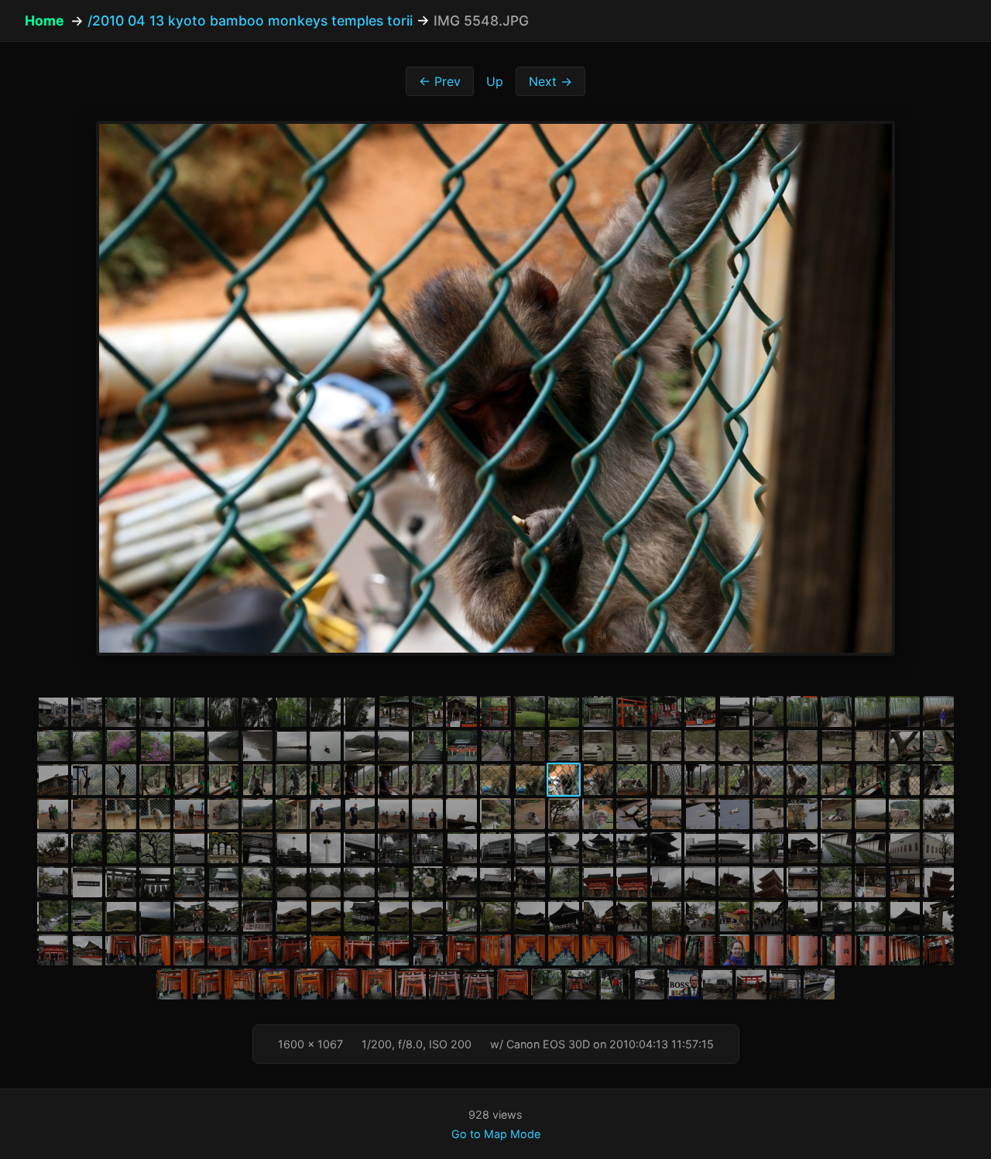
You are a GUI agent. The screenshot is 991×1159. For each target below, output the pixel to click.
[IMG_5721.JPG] (733, 949)
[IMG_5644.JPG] (495, 881)
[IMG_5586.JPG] (427, 813)
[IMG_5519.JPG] (495, 745)
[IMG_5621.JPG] (699, 847)
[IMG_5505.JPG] (52, 745)
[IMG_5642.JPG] (461, 881)
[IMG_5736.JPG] (410, 984)
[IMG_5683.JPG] (529, 915)
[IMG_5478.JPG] (86, 711)
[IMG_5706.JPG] (325, 949)
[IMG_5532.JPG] (938, 745)
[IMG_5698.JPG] (86, 949)
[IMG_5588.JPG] (495, 813)
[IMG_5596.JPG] (768, 813)
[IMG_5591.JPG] (597, 813)
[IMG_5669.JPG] (188, 915)
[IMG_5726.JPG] (904, 949)
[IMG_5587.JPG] (461, 813)
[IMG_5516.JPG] (393, 745)
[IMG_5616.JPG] (529, 847)
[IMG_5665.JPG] (52, 915)
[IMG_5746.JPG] (682, 984)
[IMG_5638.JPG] (325, 881)
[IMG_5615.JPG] (495, 847)
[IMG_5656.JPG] (699, 881)
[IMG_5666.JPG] (86, 915)
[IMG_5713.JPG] (529, 949)
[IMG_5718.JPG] (665, 949)
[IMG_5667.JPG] (120, 915)
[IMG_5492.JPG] (563, 711)
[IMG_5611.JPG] (359, 847)
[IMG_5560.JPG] (52, 813)
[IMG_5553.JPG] (733, 779)
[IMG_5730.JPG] (205, 984)
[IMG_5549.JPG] (597, 779)
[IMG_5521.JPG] (563, 745)
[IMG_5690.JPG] (733, 915)
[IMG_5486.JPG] (359, 711)
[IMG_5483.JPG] (257, 711)
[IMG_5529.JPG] (836, 745)
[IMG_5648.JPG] (597, 881)
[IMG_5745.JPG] (648, 984)
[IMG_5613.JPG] (427, 847)
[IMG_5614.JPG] (461, 847)
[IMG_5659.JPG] (768, 881)
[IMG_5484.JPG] (291, 711)
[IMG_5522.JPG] (597, 745)
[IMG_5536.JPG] (154, 779)
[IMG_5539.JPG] (257, 779)
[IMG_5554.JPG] (768, 779)
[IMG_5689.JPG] (699, 915)
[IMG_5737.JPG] (444, 984)
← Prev (440, 81)
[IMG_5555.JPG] (802, 779)
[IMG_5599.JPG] (870, 813)
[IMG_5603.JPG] (86, 847)
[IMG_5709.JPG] (393, 949)
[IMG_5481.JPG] (188, 711)
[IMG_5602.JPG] (52, 847)
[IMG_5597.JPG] (802, 813)
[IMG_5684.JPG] (563, 915)
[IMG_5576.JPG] (86, 813)
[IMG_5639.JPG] (359, 881)
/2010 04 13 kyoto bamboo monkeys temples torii (250, 20)
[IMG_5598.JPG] (836, 813)
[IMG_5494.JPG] (631, 711)
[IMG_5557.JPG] (870, 779)
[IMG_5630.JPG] (52, 881)
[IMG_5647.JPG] (563, 881)
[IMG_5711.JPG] (461, 949)
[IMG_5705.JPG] (291, 949)
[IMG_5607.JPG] (222, 847)
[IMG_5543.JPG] (393, 779)
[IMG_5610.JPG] (325, 847)
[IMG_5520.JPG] (529, 745)
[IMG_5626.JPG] (836, 847)
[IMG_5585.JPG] (393, 813)
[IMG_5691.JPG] (768, 915)
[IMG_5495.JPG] (665, 711)
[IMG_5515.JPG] (359, 745)
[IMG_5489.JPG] (461, 711)
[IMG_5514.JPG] (325, 745)
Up (494, 81)
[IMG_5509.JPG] (154, 745)
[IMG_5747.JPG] (716, 984)
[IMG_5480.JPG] (154, 711)
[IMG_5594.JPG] (699, 813)
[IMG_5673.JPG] (291, 915)
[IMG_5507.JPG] (120, 745)
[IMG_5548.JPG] (564, 780)
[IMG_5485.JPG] (325, 711)
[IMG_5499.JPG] (802, 711)
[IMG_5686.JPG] (597, 915)
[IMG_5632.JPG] (120, 881)
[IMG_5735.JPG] (376, 984)
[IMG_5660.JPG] (802, 881)
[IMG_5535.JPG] (120, 779)
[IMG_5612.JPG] (393, 847)
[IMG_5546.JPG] (495, 779)
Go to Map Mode (495, 1133)
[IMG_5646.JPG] (529, 881)
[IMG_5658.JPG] (733, 881)
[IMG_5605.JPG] (154, 847)
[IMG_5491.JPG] (529, 711)
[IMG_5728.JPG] (938, 949)
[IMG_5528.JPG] (802, 745)
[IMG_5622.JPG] (733, 847)
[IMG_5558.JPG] (904, 779)
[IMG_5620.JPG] (665, 847)
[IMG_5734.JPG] (342, 984)
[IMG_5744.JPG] (614, 984)
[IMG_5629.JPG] (938, 847)
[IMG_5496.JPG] (699, 711)
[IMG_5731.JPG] (240, 984)
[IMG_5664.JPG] (938, 881)
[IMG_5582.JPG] (291, 813)
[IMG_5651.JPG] (631, 881)
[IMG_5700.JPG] (154, 949)
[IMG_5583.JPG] (325, 813)
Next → (550, 81)
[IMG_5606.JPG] (188, 847)
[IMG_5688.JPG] (665, 915)
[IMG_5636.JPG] (257, 881)
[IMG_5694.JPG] (870, 915)
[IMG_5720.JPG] (699, 949)
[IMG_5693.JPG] (836, 915)
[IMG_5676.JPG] (393, 915)
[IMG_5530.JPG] (870, 745)
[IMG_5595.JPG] (733, 813)
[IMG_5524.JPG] (665, 745)
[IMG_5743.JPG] (580, 984)
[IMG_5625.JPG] (802, 847)
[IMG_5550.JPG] (631, 779)
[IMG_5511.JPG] (222, 745)
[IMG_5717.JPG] (631, 949)
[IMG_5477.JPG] (52, 711)
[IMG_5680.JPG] (461, 915)
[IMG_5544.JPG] (427, 779)
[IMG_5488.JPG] (427, 711)
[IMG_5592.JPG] (631, 813)
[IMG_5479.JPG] (120, 711)
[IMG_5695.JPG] (904, 915)
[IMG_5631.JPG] (86, 881)
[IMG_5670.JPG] (222, 915)
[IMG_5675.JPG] (359, 915)
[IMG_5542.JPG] (359, 779)
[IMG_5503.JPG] (904, 711)
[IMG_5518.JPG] (461, 745)
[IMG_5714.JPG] (563, 949)
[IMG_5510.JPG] (188, 745)
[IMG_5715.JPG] (597, 949)
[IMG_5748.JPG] (751, 984)
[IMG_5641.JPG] (427, 881)
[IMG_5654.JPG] (665, 881)
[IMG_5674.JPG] (325, 915)
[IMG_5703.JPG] (222, 949)
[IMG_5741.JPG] (546, 984)
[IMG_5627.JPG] (870, 847)
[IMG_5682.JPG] (495, 915)
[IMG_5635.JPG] (222, 881)
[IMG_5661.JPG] (836, 881)
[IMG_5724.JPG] (836, 949)
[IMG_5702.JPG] (188, 949)
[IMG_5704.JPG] (257, 949)
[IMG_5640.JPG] (393, 881)
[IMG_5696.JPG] (938, 915)
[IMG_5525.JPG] (699, 745)
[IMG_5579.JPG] (188, 813)
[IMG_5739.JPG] (512, 984)
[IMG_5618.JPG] (597, 847)
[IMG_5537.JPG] (188, 779)
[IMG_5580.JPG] (222, 813)
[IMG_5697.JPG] (52, 949)
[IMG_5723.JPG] (802, 949)
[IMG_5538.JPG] (222, 779)
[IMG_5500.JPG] (836, 711)
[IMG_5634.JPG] (188, 881)
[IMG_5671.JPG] (257, 915)
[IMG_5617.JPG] (563, 847)
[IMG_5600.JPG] (904, 813)
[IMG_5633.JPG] (154, 881)
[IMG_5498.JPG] (768, 711)
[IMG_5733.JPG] (308, 984)
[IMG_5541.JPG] (325, 779)
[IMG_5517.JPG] (427, 745)
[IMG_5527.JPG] (768, 745)
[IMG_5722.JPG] (768, 949)
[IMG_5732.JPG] (274, 984)
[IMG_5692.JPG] (802, 915)
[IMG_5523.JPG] (631, 745)
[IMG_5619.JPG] (631, 847)
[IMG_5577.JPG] (120, 813)
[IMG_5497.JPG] (733, 711)
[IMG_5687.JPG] (631, 915)
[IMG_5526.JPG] (733, 745)
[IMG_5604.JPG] (120, 847)
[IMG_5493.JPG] (597, 711)
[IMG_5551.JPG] (665, 779)
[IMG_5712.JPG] (495, 949)
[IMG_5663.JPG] (904, 881)
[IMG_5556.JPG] (836, 779)
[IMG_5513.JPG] (291, 745)
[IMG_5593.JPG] (665, 813)
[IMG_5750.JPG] (819, 984)
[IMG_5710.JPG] (427, 949)
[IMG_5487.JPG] (393, 711)
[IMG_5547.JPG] (529, 779)
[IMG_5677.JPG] (427, 915)
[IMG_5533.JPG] (52, 779)
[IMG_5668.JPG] (154, 915)
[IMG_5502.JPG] (870, 711)
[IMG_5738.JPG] (478, 984)
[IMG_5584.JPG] (359, 813)
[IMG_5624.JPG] (768, 847)
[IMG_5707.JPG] (359, 949)
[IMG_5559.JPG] (938, 779)
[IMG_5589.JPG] (529, 813)
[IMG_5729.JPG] (171, 984)
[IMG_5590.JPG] (563, 813)
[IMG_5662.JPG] (870, 881)
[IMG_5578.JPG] (154, 813)
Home (44, 20)
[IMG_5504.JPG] (938, 711)
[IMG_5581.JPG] (257, 813)
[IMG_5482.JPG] (222, 711)
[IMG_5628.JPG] (904, 847)
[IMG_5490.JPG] (495, 711)
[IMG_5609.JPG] (291, 847)
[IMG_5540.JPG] (291, 779)
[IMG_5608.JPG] (257, 847)
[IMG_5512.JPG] (257, 745)
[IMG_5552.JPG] (699, 779)
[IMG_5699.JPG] (120, 949)
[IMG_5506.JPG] (86, 745)
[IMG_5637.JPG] (291, 881)
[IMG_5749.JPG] (785, 984)
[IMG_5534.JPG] (86, 779)
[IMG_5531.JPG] (904, 745)
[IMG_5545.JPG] (461, 779)
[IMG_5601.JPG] (938, 813)
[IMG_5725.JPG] (870, 949)
